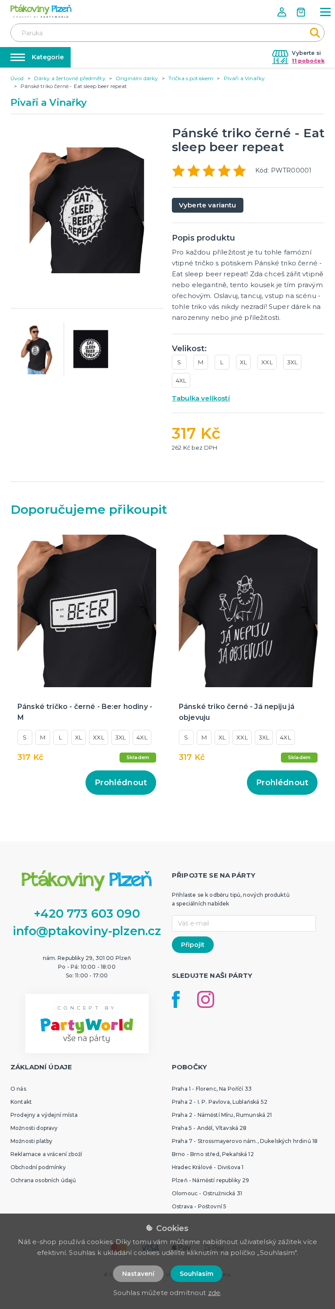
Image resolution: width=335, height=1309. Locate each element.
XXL (266, 362)
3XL (292, 362)
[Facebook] (176, 999)
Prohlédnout (121, 782)
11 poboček (308, 61)
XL (243, 362)
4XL (181, 380)
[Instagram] (205, 999)
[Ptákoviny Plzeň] (41, 11)
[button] (282, 12)
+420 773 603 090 (87, 913)
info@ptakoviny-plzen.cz (87, 931)
